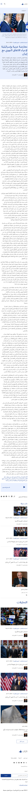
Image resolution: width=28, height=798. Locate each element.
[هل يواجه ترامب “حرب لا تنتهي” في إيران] (20, 552)
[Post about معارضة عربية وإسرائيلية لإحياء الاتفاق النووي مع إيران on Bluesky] (4, 497)
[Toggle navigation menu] (1, 4)
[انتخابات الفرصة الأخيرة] (20, 511)
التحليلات (23, 10)
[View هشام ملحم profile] (25, 75)
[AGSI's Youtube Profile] (21, 763)
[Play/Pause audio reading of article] (24, 487)
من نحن (25, 758)
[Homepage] (24, 3)
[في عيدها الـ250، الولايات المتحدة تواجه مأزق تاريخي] (14, 714)
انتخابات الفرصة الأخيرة (21, 521)
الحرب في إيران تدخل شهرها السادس (17, 541)
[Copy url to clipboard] (14, 497)
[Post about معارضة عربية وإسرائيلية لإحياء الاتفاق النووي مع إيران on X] (9, 497)
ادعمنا (20, 758)
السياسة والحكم (24, 42)
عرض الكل (22, 741)
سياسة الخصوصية (24, 766)
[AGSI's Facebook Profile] (24, 763)
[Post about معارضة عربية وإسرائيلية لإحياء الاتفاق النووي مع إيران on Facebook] (6, 497)
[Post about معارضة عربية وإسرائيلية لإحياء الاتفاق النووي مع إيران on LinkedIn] (12, 497)
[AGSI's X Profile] (26, 763)
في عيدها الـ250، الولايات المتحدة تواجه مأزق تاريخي (15, 730)
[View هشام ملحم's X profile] (26, 595)
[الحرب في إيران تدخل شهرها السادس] (20, 531)
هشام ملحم (21, 75)
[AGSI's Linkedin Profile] (19, 763)
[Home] (14, 751)
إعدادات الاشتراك (23, 785)
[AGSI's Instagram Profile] (16, 763)
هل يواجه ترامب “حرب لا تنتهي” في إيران (16, 562)
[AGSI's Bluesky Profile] (14, 762)
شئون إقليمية (16, 42)
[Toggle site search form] (4, 4)
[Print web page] (1, 497)
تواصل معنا (14, 758)
